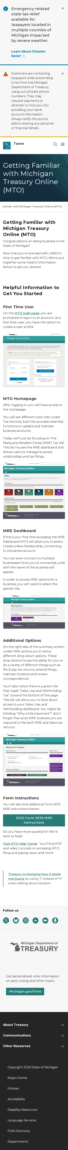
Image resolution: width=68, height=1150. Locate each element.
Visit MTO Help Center (20, 844)
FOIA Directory (19, 1131)
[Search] (55, 144)
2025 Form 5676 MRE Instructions (34, 820)
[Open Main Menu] (62, 144)
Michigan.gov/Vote (25, 991)
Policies (13, 1088)
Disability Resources (22, 1110)
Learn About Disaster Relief (28, 54)
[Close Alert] (62, 8)
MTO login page (27, 313)
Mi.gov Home (17, 1078)
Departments (18, 1141)
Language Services (22, 1120)
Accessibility (16, 1099)
